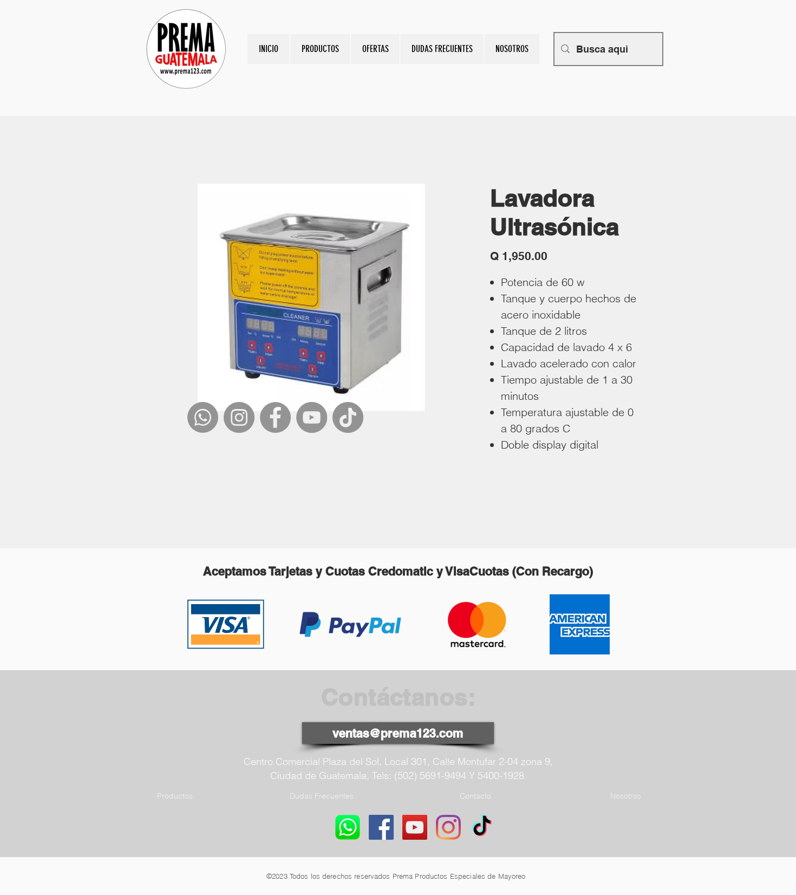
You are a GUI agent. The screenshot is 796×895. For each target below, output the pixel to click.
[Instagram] (239, 417)
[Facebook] (275, 417)
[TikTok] (347, 417)
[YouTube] (311, 417)
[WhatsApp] (347, 827)
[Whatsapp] (202, 417)
